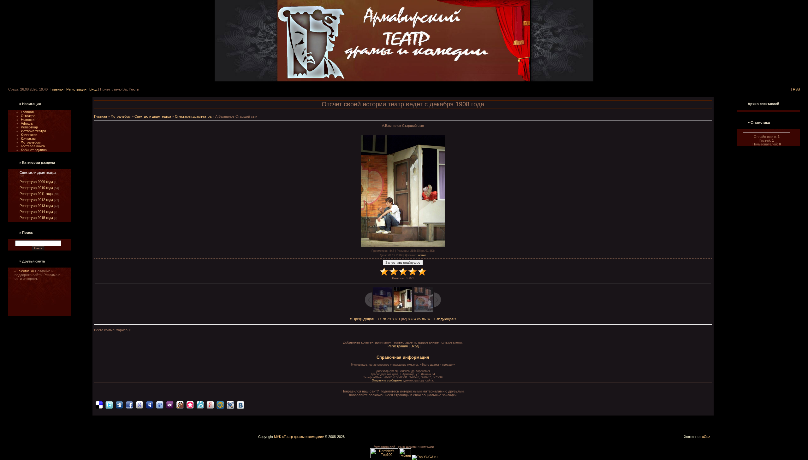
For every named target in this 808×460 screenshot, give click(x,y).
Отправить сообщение (387, 380)
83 (410, 319)
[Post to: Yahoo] (170, 405)
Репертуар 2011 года (36, 194)
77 (379, 319)
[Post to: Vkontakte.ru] (240, 405)
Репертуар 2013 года (36, 206)
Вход (93, 89)
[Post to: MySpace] (150, 405)
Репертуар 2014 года (36, 212)
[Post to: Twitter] (109, 405)
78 (384, 319)
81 (398, 319)
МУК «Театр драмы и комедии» (299, 437)
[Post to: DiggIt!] (119, 405)
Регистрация (76, 89)
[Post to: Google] (139, 405)
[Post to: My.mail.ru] (220, 405)
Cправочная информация (403, 357)
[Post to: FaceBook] (129, 405)
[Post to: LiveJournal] (230, 405)
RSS (796, 89)
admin (422, 255)
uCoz (706, 437)
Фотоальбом (121, 116)
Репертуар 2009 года (36, 182)
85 (419, 319)
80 (393, 319)
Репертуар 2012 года (36, 200)
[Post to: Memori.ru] (190, 405)
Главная (56, 89)
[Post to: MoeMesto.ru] (200, 405)
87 (429, 319)
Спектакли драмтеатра (38, 172)
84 (414, 319)
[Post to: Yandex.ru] (210, 405)
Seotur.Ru (27, 271)
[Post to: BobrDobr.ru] (180, 405)
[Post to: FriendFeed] (160, 405)
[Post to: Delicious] (99, 405)
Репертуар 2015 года (36, 218)
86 (424, 319)
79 (389, 319)
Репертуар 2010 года (36, 188)
